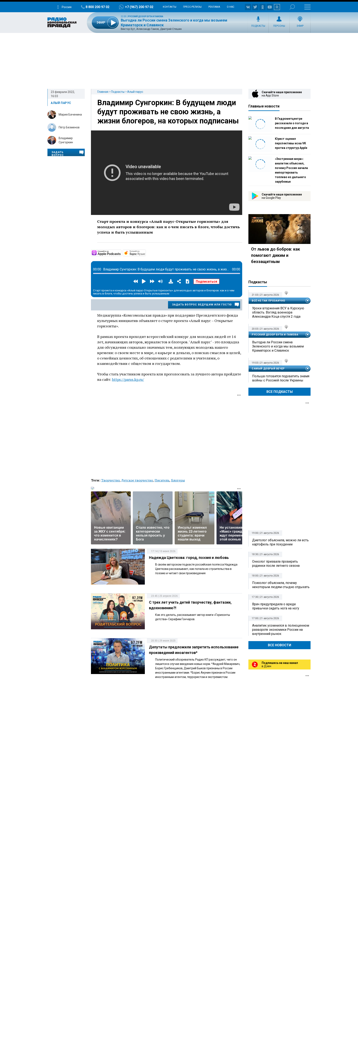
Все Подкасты (279, 392)
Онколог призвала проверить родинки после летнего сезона (276, 564)
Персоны (279, 25)
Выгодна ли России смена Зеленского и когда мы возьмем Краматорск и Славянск (278, 346)
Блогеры (178, 480)
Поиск (292, 7)
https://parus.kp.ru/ (128, 379)
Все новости (279, 645)
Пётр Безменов (69, 127)
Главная (102, 91)
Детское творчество (137, 480)
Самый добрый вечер (268, 368)
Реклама (214, 6)
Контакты (169, 6)
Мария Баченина (70, 114)
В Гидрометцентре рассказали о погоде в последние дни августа (292, 123)
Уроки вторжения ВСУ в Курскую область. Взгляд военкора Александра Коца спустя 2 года (278, 312)
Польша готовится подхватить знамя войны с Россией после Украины (280, 378)
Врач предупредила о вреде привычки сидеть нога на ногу (275, 606)
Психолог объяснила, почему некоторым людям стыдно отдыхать (281, 585)
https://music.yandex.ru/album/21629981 (145, 252)
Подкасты (258, 25)
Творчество (110, 480)
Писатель (162, 480)
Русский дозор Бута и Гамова (145, 16)
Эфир (300, 25)
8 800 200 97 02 (97, 7)
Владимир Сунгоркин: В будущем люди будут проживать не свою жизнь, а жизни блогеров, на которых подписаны (168, 111)
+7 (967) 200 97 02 (139, 7)
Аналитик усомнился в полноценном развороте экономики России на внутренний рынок (280, 630)
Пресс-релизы (192, 6)
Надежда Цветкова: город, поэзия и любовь (189, 557)
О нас (230, 6)
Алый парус (135, 91)
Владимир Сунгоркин (66, 140)
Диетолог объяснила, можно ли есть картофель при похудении (280, 542)
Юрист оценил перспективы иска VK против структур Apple (291, 143)
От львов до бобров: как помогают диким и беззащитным (275, 255)
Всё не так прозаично (268, 300)
